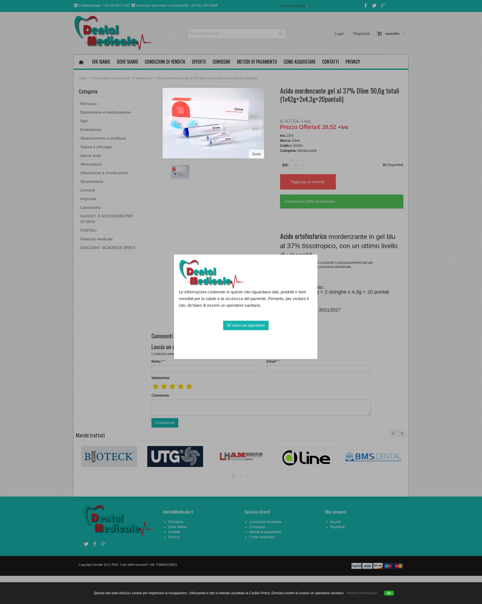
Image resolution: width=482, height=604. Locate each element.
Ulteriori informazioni (361, 593)
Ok (389, 593)
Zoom (256, 154)
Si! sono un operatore (246, 325)
